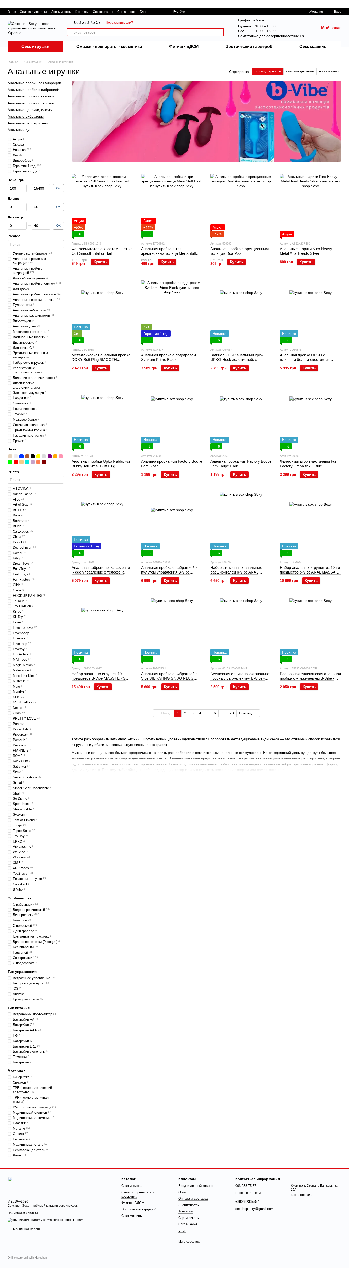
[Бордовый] (43, 462)
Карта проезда (301, 1195)
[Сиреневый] (32, 462)
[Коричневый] (27, 456)
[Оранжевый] (55, 456)
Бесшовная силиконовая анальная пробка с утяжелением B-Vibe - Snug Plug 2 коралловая (310, 678)
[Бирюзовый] (27, 462)
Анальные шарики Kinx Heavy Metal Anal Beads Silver (306, 251)
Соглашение (126, 12)
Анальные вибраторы (26, 116)
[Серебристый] (43, 456)
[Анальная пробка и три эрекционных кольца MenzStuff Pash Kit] (172, 205)
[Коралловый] (38, 462)
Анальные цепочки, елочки (30, 110)
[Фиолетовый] (49, 456)
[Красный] (15, 462)
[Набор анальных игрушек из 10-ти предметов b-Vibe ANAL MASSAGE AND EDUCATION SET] (311, 524)
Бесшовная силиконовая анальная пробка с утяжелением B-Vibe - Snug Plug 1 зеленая (240, 678)
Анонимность (61, 12)
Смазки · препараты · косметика (109, 46)
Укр (182, 11)
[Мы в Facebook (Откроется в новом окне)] (154, 11)
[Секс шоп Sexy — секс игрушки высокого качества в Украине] (33, 1184)
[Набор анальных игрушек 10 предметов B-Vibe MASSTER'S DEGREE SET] (102, 630)
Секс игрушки (35, 46)
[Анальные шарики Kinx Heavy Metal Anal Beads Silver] (311, 205)
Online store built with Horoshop (27, 1257)
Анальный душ (20, 130)
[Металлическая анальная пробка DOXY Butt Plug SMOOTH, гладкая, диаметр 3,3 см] (102, 311)
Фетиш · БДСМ (184, 46)
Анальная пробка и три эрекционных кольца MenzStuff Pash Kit (168, 253)
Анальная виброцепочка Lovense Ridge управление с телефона (101, 569)
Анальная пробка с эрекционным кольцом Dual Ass (239, 251)
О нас (12, 12)
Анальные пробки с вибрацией (33, 89)
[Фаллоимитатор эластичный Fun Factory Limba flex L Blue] (311, 417)
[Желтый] (38, 456)
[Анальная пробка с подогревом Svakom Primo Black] (172, 311)
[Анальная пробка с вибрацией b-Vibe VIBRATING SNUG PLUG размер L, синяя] (172, 630)
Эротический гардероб (249, 46)
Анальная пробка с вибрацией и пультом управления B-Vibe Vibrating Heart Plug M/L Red (169, 572)
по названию (329, 71)
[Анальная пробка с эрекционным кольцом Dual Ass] (241, 205)
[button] (344, 3)
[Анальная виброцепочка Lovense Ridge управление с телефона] (102, 524)
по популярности (268, 71)
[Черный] (32, 456)
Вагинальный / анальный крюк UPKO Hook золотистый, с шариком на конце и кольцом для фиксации (239, 362)
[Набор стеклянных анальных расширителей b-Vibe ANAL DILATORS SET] (241, 524)
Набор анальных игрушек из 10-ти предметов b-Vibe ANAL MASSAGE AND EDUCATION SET (310, 572)
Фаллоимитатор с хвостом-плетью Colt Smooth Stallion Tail (102, 251)
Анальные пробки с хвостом (31, 103)
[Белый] (15, 456)
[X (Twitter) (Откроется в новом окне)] (160, 11)
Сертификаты (103, 12)
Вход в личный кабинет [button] (196, 1186)
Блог (143, 12)
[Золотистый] (10, 456)
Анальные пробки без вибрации (34, 83)
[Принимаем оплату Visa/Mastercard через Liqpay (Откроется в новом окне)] (45, 1220)
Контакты (82, 12)
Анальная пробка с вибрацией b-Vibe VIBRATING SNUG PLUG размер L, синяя (170, 678)
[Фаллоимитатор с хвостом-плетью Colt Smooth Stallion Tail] (102, 205)
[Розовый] (60, 456)
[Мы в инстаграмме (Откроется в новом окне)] (166, 11)
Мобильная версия (26, 1229)
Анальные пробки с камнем (31, 96)
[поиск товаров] (220, 32)
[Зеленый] (10, 462)
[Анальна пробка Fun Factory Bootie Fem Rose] (172, 417)
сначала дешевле (300, 71)
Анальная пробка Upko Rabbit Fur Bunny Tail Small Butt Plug (101, 463)
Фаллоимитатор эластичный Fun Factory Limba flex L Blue (308, 463)
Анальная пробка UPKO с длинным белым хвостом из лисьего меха (304, 359)
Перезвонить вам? (119, 22)
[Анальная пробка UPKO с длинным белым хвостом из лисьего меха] (311, 311)
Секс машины (313, 46)
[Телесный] (21, 462)
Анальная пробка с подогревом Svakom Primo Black (168, 357)
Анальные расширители (28, 123)
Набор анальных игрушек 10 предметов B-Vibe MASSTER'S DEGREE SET (99, 678)
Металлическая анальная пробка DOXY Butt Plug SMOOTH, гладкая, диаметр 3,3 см (101, 359)
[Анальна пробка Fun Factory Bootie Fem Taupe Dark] (241, 417)
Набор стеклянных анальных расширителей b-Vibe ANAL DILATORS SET (236, 572)
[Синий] (21, 456)
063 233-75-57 (87, 22)
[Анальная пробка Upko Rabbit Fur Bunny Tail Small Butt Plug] (102, 417)
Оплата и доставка (33, 12)
